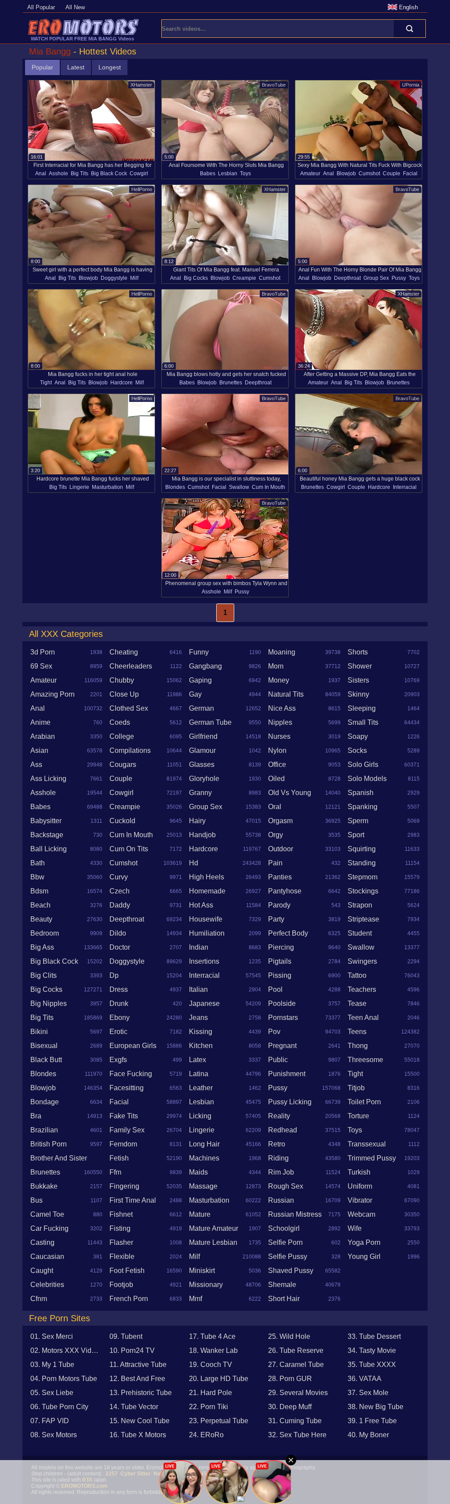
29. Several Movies (298, 1392)
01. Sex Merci (51, 1336)
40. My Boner (368, 1435)
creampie (244, 278)
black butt (46, 1059)
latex (197, 1059)
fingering (124, 1186)
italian (198, 989)
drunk (118, 1003)
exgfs (118, 1059)
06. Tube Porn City (59, 1406)
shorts (358, 652)
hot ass (201, 905)
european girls (132, 1045)
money (278, 680)
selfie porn (285, 1242)
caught (41, 1270)
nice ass (282, 708)
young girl (364, 1256)
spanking (362, 806)
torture (358, 1116)
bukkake (44, 1186)
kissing (200, 1031)
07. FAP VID (49, 1420)
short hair (284, 1298)
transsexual (367, 1144)
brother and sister (58, 1158)
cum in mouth (268, 487)
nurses (279, 736)
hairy (197, 820)
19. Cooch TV (210, 1364)
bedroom (44, 933)
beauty (41, 919)
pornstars (283, 1017)
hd (193, 863)
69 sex (41, 666)
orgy (275, 835)
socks (357, 750)
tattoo (357, 975)
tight (46, 383)
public (278, 1059)
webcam (361, 1214)
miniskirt (202, 1270)
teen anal (363, 1017)
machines (204, 1158)
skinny (358, 694)
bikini (39, 1031)
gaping (200, 680)
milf (134, 278)
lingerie (79, 487)
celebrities (47, 1284)
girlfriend (203, 736)
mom (275, 666)
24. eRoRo (206, 1435)
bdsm (39, 891)
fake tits (123, 1116)
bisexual (44, 1045)
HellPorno (141, 189)
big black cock (109, 173)
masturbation (107, 487)
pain (275, 863)
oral (274, 806)
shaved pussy (290, 1270)
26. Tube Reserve (295, 1350)
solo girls (363, 764)
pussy (399, 278)
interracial (405, 487)
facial (410, 173)
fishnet (121, 1214)
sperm (358, 820)
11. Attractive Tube (138, 1364)
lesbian (227, 173)
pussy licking (290, 1102)
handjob (202, 835)
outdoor (280, 849)
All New (75, 7)
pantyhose (284, 891)
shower (360, 666)
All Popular (41, 7)
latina (198, 1073)
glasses (201, 764)
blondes (175, 487)
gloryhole (204, 778)
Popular (42, 67)
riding (278, 1158)
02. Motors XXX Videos (66, 1350)
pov (274, 1031)
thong (358, 1045)
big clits (43, 975)
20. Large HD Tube (218, 1378)
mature (199, 1214)
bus (36, 1200)
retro (276, 1144)
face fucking (130, 1073)
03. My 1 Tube (52, 1364)
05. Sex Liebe (51, 1392)
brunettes (230, 383)
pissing (279, 975)
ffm (115, 1172)
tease (357, 1003)
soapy (358, 736)
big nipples (48, 1003)
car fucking (49, 1228)
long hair (204, 1144)
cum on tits (128, 849)
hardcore (121, 383)
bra (35, 1116)
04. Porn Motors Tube (63, 1378)
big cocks (196, 278)
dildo (117, 933)
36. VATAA (364, 1378)
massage (203, 1186)
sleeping (362, 708)
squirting (362, 849)
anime (40, 722)
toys (245, 173)
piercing (281, 947)
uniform (360, 1186)
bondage (44, 1102)
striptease (363, 919)
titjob (356, 1088)
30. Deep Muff (290, 1406)
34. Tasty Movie (372, 1350)
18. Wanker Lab (213, 1350)
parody (279, 905)
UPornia (410, 84)
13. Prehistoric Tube (140, 1392)
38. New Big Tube (375, 1406)
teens (357, 1031)
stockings (363, 891)
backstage (46, 835)
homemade (207, 891)
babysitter (46, 820)
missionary (206, 1284)
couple (391, 173)
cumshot (369, 173)
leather (201, 1088)
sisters (358, 680)
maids (198, 1172)
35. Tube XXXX (372, 1364)
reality (279, 1116)
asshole (58, 173)
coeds (119, 722)
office (277, 764)
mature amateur (213, 1228)
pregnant (282, 1045)
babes (207, 173)
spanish (361, 792)
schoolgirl (284, 1228)
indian (198, 947)
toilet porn (364, 1102)
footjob (121, 1284)
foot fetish (127, 1270)
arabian (42, 736)
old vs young (289, 792)
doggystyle (114, 278)
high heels (206, 877)
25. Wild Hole (289, 1336)
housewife (205, 919)
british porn (48, 1144)
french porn (128, 1298)
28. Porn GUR (290, 1378)
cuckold (122, 820)
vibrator (360, 1200)
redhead (282, 1130)
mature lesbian (213, 1242)
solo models (367, 778)
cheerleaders (130, 666)
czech (119, 891)
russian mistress (295, 1214)
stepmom (362, 877)
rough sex (285, 1186)
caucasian (47, 1256)
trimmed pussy (372, 1158)
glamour (202, 750)
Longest (109, 67)
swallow (239, 487)
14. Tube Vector (133, 1406)
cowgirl (139, 173)
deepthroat (347, 278)
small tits (363, 722)
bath (37, 863)
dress (118, 989)
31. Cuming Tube (295, 1420)
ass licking (48, 778)
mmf (195, 1298)
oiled (276, 778)
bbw (37, 877)
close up (124, 694)
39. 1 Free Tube (372, 1420)
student (360, 933)
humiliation (207, 933)
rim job (281, 1172)
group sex (376, 278)
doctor (119, 947)
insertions (204, 961)
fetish (119, 1158)
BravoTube (274, 84)
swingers (362, 961)
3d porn (42, 652)
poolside (282, 1003)
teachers (362, 989)
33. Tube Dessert (374, 1336)
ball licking (48, 849)
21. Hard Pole (210, 1392)
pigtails (279, 961)
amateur (310, 173)
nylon (277, 750)
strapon (360, 905)
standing (362, 863)
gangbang (205, 666)
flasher (121, 1242)
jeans (198, 1017)
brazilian (44, 1130)
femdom (123, 1144)
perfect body (288, 933)
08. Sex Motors (53, 1435)
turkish (359, 1172)
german (201, 708)
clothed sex (128, 708)
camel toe (47, 1214)
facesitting (126, 1088)
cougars (122, 764)
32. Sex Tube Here (297, 1435)
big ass (42, 947)
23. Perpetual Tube (218, 1420)
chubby (121, 680)
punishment (286, 1073)
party (276, 919)
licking (200, 1116)
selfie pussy (287, 1256)
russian (281, 1200)
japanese (204, 1003)
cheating (123, 652)
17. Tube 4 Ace (212, 1336)
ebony (119, 1017)
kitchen (201, 1045)
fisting (120, 1228)
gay (195, 694)
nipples (280, 722)
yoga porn (364, 1242)
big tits (79, 173)
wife (355, 1228)
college (121, 736)
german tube (210, 722)
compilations (130, 750)
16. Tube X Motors (137, 1435)
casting (42, 1242)
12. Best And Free (137, 1378)
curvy (118, 877)
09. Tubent (125, 1336)
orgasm (280, 820)
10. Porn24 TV (132, 1350)
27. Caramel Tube (296, 1364)
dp (114, 975)
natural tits (286, 694)
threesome (365, 1059)
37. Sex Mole (368, 1392)
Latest (75, 67)
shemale (282, 1284)
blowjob (346, 173)
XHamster (141, 84)
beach (40, 905)
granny (200, 792)
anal (40, 173)
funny (199, 652)
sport (356, 835)
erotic (118, 1031)
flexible (121, 1256)
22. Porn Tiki (208, 1406)
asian (39, 750)
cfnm (38, 1298)
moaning (281, 652)
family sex (127, 1130)
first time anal (132, 1200)
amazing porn (52, 694)
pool (275, 989)
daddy (119, 905)
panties (280, 877)
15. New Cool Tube (139, 1420)
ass (36, 764)
